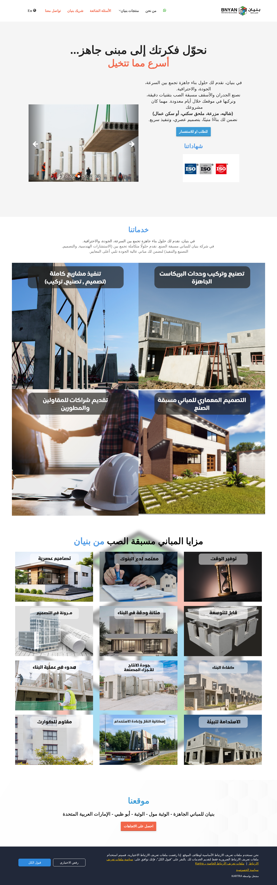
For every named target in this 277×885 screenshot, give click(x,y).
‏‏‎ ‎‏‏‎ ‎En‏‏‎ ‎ (29, 11)
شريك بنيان (75, 11)
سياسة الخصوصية (247, 870)
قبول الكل (34, 862)
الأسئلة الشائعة (100, 11)
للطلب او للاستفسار (193, 131)
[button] (37, 143)
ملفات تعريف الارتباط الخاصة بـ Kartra (219, 863)
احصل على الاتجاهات (138, 826)
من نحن (150, 11)
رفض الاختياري (69, 862)
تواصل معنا (53, 11)
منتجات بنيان (130, 11)
